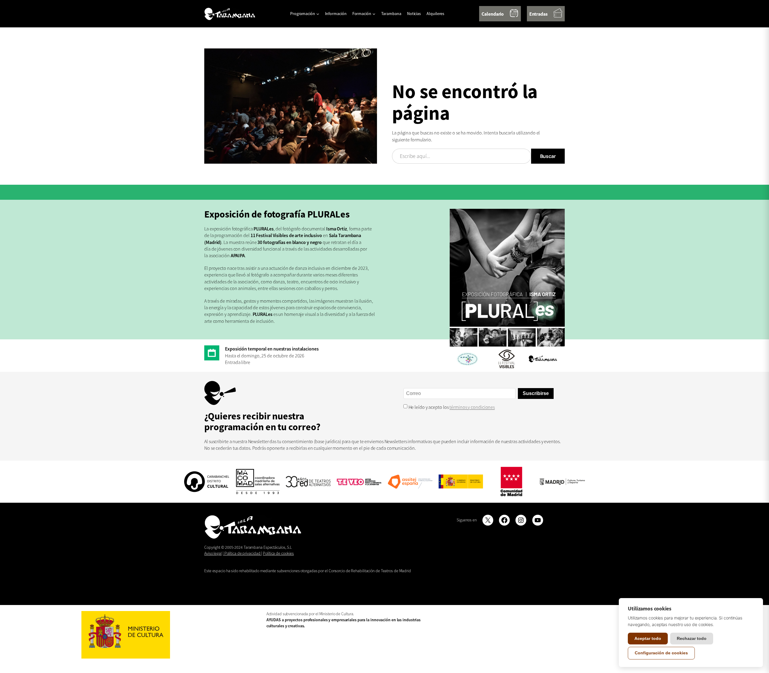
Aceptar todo (647, 638)
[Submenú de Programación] (317, 13)
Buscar (548, 156)
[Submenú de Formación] (373, 13)
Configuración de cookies (661, 652)
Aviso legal (213, 553)
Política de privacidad (242, 553)
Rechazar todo (692, 638)
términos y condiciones (472, 407)
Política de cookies (278, 553)
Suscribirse (536, 393)
